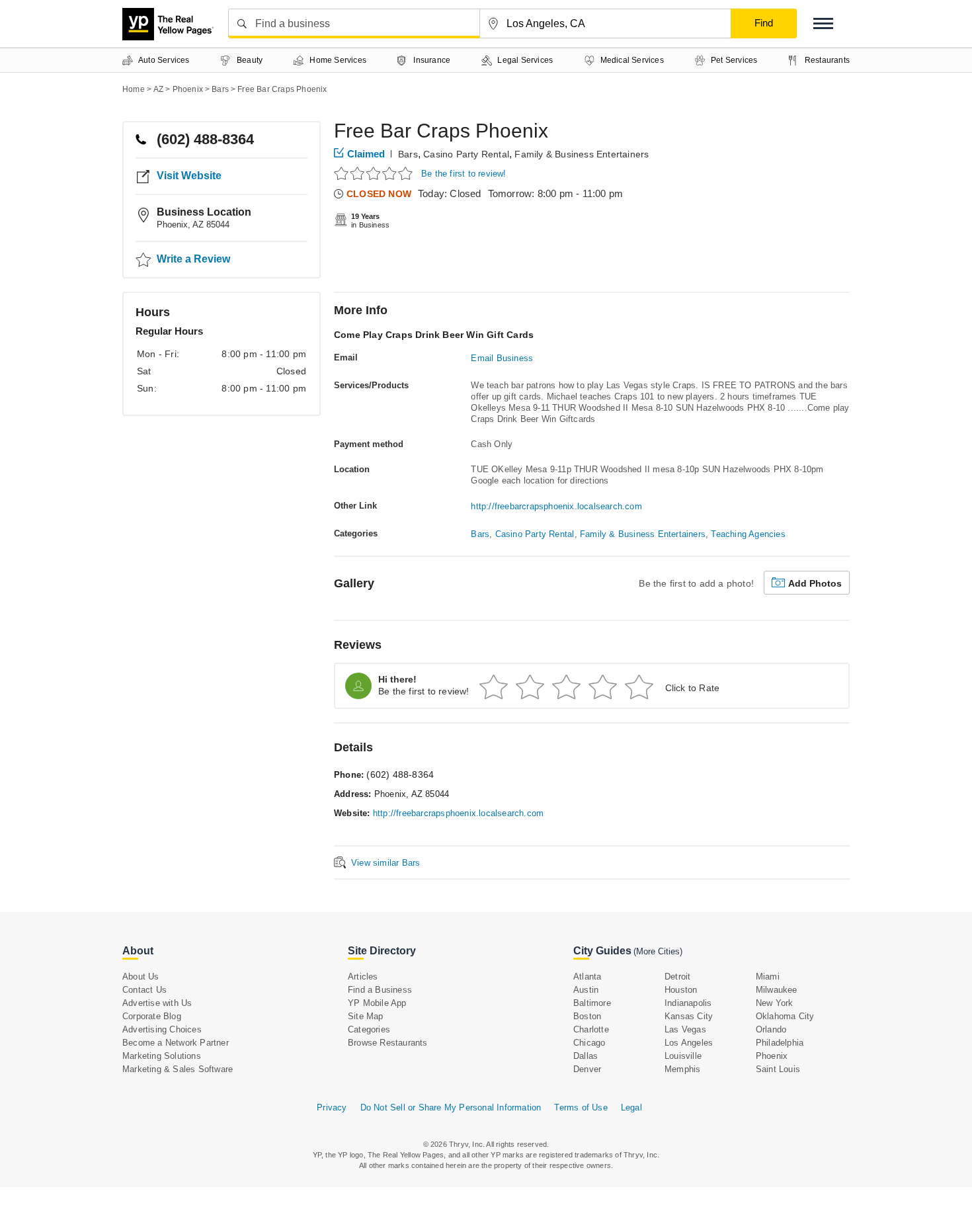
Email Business (502, 358)
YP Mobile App (377, 1003)
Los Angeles (689, 1043)
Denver (587, 1069)
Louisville (683, 1056)
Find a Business (380, 990)
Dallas (585, 1056)
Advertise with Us (157, 1003)
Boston (587, 1016)
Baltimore (592, 1003)
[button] (823, 23)
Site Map (366, 1016)
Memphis (682, 1069)
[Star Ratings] (375, 173)
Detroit (677, 976)
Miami (768, 976)
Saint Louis (778, 1069)
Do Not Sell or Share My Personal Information (451, 1107)
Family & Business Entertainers (581, 154)
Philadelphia (779, 1043)
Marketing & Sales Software (177, 1069)
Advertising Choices (162, 1029)
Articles (363, 976)
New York (774, 1003)
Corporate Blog (151, 1016)
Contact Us (144, 990)
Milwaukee (776, 990)
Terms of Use (580, 1107)
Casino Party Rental (466, 154)
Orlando (771, 1029)
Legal (631, 1107)
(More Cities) (657, 951)
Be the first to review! (463, 174)
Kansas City (689, 1016)
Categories (369, 1029)
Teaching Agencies (748, 534)
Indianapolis (688, 1003)
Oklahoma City (785, 1016)
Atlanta (587, 976)
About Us (140, 976)
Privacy (331, 1107)
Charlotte (591, 1029)
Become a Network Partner (175, 1043)
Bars (408, 154)
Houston (681, 990)
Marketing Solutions (161, 1056)
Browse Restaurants (388, 1043)
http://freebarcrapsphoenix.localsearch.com (556, 506)
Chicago (589, 1043)
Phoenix (772, 1056)
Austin (585, 990)
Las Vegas (685, 1029)
